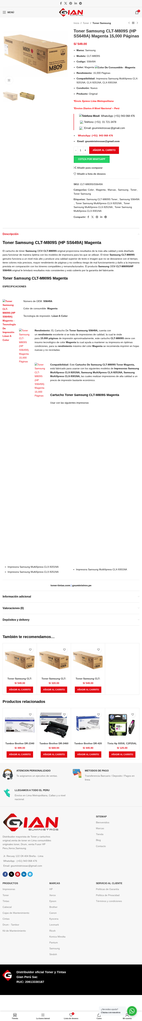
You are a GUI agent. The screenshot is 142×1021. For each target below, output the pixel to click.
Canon (53, 912)
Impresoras (9, 889)
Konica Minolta (57, 936)
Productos (10, 883)
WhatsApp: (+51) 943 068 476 (118, 115)
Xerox (52, 895)
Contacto (101, 846)
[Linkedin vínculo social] (75, 3)
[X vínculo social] (65, 3)
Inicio (76, 23)
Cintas (6, 918)
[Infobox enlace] (36, 774)
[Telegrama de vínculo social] (80, 3)
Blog (98, 840)
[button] (92, 159)
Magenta (101, 189)
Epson (52, 901)
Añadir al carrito (104, 150)
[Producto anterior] (129, 23)
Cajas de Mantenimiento (16, 912)
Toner (86, 23)
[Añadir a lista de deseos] (30, 650)
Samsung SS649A (129, 199)
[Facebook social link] (61, 3)
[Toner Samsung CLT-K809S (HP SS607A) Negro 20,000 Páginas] (54, 660)
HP (51, 889)
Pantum (53, 942)
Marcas (112, 189)
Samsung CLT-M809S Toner (101, 199)
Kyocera (53, 918)
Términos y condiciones (109, 901)
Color (91, 189)
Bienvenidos (102, 822)
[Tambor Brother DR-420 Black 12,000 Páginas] (88, 725)
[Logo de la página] (71, 12)
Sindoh (53, 954)
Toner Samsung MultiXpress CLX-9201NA (99, 203)
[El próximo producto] (137, 23)
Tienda (99, 834)
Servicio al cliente (109, 883)
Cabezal (7, 907)
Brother (53, 907)
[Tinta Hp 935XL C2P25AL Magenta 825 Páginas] (122, 725)
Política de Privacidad (107, 895)
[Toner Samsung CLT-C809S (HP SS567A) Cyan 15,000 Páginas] (20, 660)
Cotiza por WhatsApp (91, 159)
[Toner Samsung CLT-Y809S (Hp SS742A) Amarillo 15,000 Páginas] (88, 660)
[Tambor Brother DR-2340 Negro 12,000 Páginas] (20, 725)
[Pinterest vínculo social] (70, 3)
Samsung (123, 189)
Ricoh (52, 930)
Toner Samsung (101, 23)
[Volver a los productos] (133, 23)
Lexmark (54, 924)
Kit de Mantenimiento (14, 930)
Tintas (6, 901)
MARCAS (54, 883)
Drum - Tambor (11, 924)
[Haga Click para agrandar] (9, 80)
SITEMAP (101, 816)
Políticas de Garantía (107, 889)
